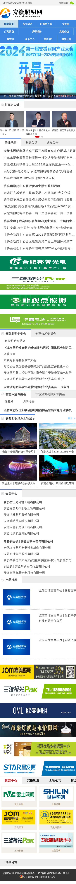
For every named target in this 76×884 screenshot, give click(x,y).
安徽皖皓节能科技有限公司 (21, 521)
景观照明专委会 (16, 333)
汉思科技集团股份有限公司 (21, 554)
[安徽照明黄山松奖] (38, 263)
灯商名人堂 (46, 24)
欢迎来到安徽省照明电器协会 (17, 2)
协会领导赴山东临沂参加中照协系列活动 (32, 186)
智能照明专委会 (15, 341)
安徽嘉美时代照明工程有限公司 (24, 508)
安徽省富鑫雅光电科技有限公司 (24, 572)
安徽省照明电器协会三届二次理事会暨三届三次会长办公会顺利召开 (40, 213)
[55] (38, 710)
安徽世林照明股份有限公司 (21, 514)
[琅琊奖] (38, 321)
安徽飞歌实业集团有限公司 (21, 533)
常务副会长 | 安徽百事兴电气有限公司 (28, 541)
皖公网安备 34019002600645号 (39, 876)
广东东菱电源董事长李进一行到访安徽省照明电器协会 (40, 157)
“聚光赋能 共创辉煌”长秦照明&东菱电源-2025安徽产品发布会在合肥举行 (40, 206)
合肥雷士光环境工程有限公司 (23, 502)
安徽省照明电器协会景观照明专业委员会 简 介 (34, 379)
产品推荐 (11, 580)
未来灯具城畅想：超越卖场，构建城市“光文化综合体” (40, 192)
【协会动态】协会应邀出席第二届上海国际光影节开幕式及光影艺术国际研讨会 (40, 241)
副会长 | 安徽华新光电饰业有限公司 (27, 566)
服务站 (10, 39)
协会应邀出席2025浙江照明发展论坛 (29, 178)
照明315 (48, 39)
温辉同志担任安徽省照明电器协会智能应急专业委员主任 (40, 410)
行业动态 (27, 24)
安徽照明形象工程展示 (20, 418)
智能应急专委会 (16, 394)
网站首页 (9, 24)
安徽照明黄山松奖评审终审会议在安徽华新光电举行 (38, 372)
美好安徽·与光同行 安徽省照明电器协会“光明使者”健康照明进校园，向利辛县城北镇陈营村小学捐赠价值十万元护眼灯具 (40, 227)
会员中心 (29, 39)
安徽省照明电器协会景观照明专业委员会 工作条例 (36, 387)
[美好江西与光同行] (38, 729)
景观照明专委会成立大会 (20, 360)
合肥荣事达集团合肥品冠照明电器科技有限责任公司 (38, 560)
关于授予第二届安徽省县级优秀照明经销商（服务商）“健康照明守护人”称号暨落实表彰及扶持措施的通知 (40, 199)
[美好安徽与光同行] (38, 691)
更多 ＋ (72, 418)
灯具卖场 (9, 31)
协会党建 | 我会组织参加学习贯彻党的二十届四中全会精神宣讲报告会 (40, 221)
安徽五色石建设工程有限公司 (23, 527)
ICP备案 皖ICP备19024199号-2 (54, 873)
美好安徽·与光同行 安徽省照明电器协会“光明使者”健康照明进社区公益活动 (40, 171)
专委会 (65, 24)
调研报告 (37, 31)
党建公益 (64, 31)
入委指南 (9, 354)
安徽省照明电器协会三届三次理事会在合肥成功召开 (40, 151)
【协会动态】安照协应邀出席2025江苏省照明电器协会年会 (40, 248)
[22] (38, 672)
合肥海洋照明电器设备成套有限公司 (27, 547)
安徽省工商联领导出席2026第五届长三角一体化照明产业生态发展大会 (40, 164)
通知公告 (66, 39)
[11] (38, 282)
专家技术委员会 (45, 333)
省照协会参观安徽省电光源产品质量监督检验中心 (36, 366)
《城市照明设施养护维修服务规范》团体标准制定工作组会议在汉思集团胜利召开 (40, 347)
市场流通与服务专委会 (50, 394)
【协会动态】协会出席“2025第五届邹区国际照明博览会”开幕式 (40, 234)
